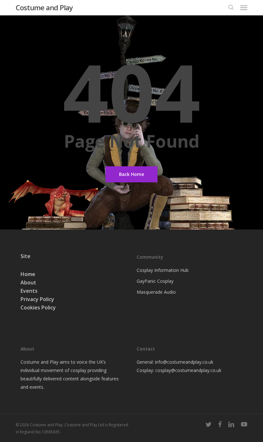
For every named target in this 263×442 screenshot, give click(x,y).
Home (28, 274)
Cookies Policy (38, 307)
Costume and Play (44, 7)
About (28, 282)
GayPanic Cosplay (155, 281)
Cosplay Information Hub (163, 270)
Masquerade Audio (156, 292)
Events (29, 290)
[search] (231, 7)
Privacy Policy (37, 299)
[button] (243, 7)
